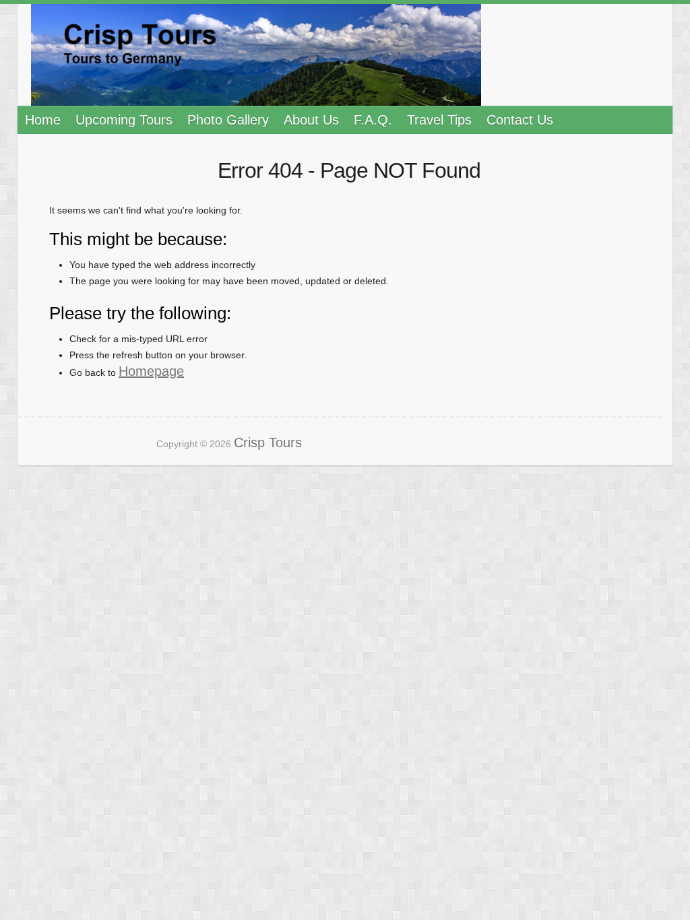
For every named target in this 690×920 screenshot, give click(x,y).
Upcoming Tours (123, 119)
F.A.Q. (373, 119)
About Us (311, 119)
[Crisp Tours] (256, 55)
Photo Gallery (228, 119)
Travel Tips (439, 119)
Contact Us (520, 119)
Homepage (151, 371)
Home (43, 119)
